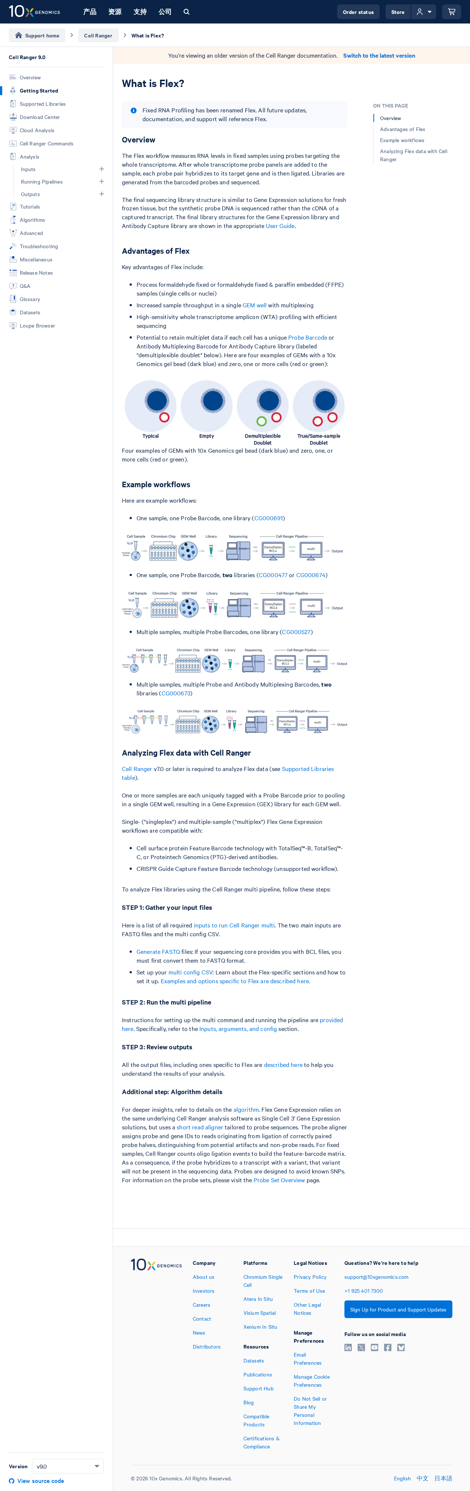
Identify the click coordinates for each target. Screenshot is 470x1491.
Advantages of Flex (403, 129)
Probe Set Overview (279, 1180)
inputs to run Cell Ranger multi (234, 925)
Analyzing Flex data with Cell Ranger (413, 155)
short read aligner (200, 1127)
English (402, 1478)
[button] (102, 169)
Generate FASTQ (158, 951)
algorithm (246, 1109)
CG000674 (310, 575)
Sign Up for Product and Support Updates (398, 1309)
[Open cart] (451, 11)
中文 (423, 1478)
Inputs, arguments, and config (238, 1028)
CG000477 (273, 575)
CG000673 (176, 693)
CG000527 (296, 631)
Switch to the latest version (379, 55)
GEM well (255, 305)
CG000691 (268, 518)
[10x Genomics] (156, 1354)
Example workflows (402, 140)
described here (283, 1064)
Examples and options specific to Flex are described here (235, 981)
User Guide (280, 225)
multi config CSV (191, 972)
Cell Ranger (137, 768)
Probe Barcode (307, 337)
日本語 (443, 1478)
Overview (390, 118)
